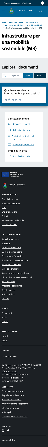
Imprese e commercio (11, 264)
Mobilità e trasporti (10, 268)
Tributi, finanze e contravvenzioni (17, 277)
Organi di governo (10, 199)
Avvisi (4, 317)
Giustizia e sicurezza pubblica (15, 260)
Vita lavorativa (8, 281)
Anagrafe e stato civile (12, 285)
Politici (5, 216)
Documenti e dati (9, 224)
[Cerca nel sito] (41, 11)
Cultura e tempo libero (12, 251)
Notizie (5, 321)
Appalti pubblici (8, 290)
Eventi (4, 340)
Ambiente (6, 243)
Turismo (5, 298)
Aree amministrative (11, 203)
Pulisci (40, 75)
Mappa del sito (8, 440)
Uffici (4, 207)
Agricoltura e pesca (10, 239)
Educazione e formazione (13, 256)
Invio (28, 75)
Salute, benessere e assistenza (15, 273)
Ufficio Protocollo (9, 371)
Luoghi (5, 336)
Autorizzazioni (8, 294)
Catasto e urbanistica (11, 247)
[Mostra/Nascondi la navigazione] (3, 11)
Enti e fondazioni (9, 211)
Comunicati (7, 313)
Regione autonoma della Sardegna (17, 3)
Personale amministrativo (13, 220)
